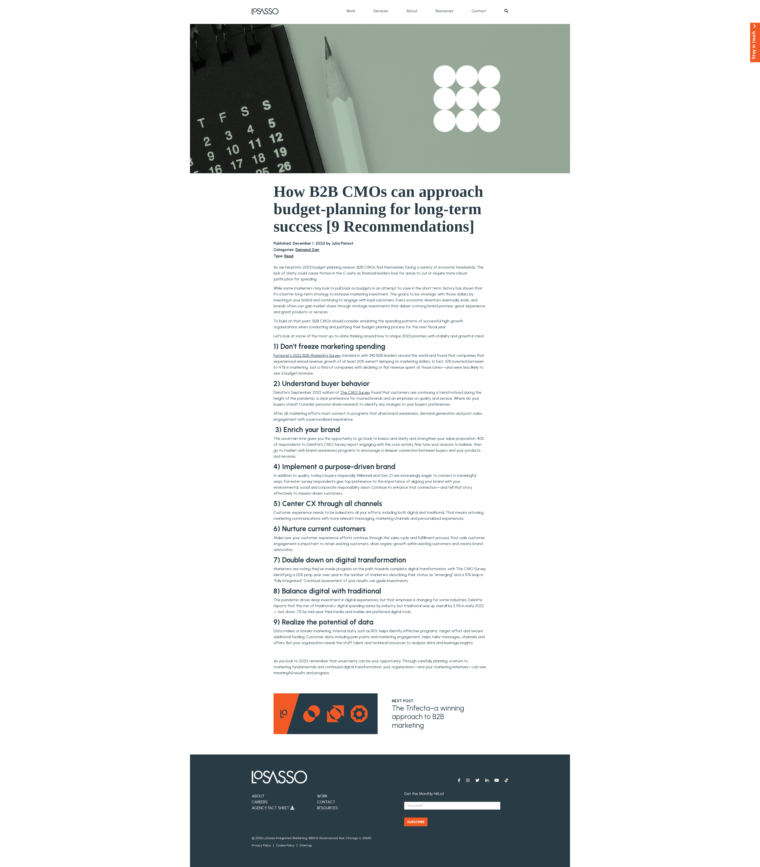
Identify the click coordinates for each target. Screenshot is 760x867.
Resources (444, 11)
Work (350, 11)
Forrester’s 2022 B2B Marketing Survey (307, 355)
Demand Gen (307, 249)
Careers (260, 802)
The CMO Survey (355, 392)
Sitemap (305, 845)
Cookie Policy (285, 845)
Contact (479, 11)
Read (289, 256)
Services (380, 11)
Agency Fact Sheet (271, 807)
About (411, 11)
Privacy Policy (261, 845)
